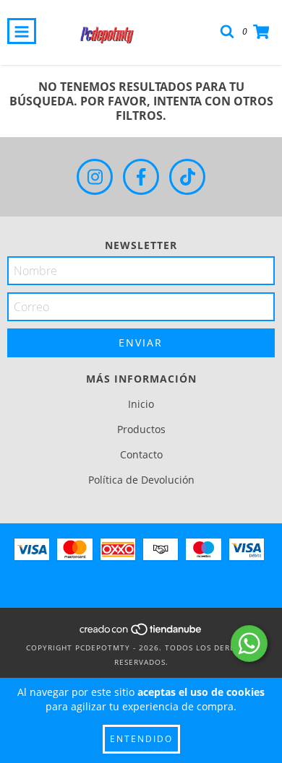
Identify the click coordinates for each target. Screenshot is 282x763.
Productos (141, 429)
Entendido (141, 739)
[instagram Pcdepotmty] (95, 177)
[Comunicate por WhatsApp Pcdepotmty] (249, 643)
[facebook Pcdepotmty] (141, 177)
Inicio (141, 404)
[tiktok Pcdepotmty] (187, 177)
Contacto (141, 454)
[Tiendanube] (141, 633)
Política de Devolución (141, 480)
